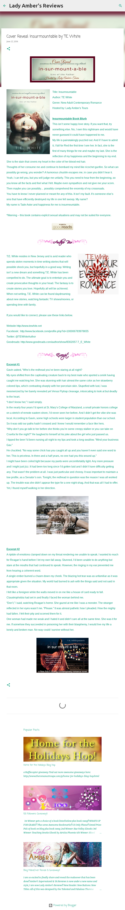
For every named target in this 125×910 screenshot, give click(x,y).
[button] (8, 49)
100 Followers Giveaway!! (35, 814)
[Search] (68, 6)
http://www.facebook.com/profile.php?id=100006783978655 (54, 331)
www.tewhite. (30, 325)
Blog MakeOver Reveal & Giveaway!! (41, 870)
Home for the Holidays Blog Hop (39, 765)
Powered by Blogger (64, 905)
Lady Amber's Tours (76, 108)
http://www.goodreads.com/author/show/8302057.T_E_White (55, 342)
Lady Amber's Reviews (36, 5)
